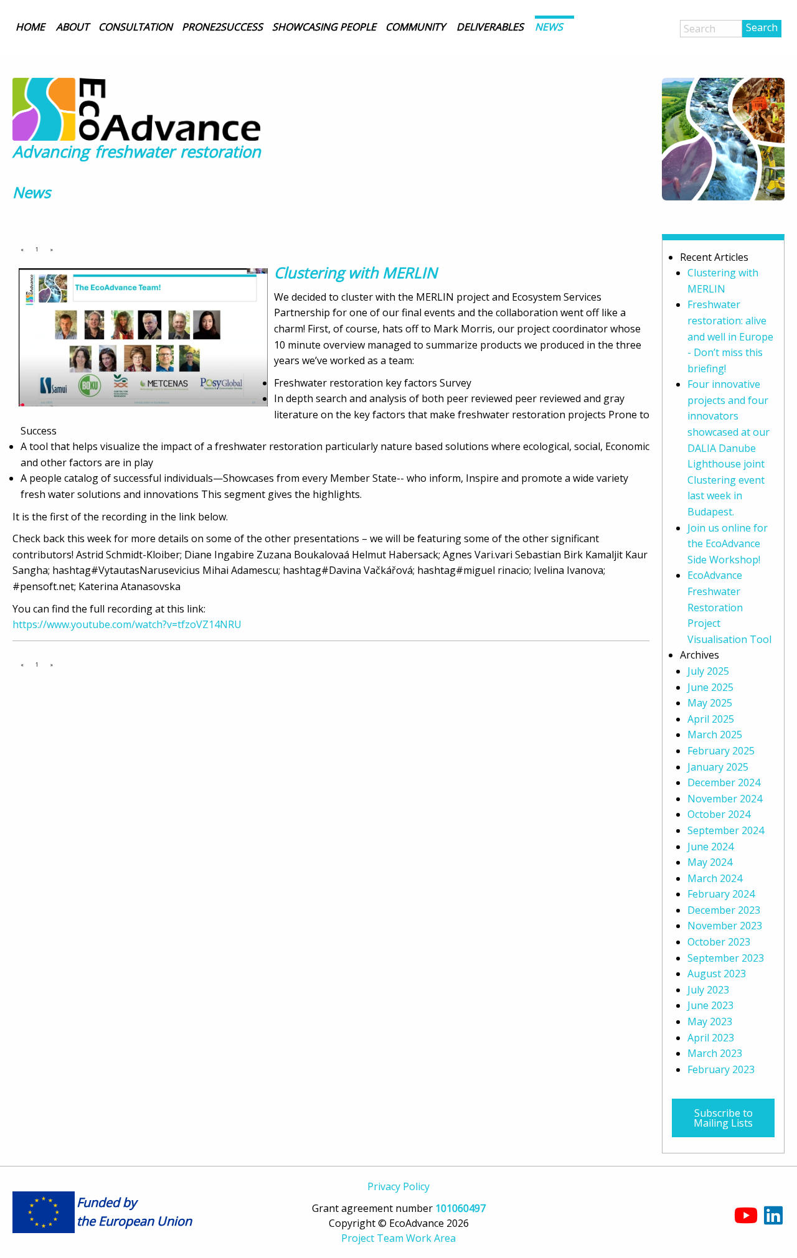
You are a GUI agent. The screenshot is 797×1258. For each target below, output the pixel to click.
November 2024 (724, 798)
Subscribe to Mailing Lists (723, 1118)
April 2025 (710, 719)
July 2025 (708, 671)
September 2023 (725, 958)
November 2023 (724, 925)
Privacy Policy (398, 1186)
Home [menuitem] (30, 27)
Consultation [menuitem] (135, 27)
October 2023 (718, 942)
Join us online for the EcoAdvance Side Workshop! (727, 543)
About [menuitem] (72, 27)
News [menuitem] (549, 27)
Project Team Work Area (398, 1238)
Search (762, 27)
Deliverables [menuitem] (490, 27)
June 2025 (710, 687)
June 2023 (710, 1005)
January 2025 (717, 767)
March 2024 (714, 878)
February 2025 (721, 751)
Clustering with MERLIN (355, 272)
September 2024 (725, 830)
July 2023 (708, 990)
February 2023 (721, 1069)
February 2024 (721, 894)
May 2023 (709, 1021)
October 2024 (718, 814)
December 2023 (723, 910)
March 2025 (714, 734)
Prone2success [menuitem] (222, 27)
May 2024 (709, 862)
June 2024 (710, 846)
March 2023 (714, 1053)
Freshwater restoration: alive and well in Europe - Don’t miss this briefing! (730, 336)
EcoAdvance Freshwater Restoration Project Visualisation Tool (729, 606)
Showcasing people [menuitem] (324, 27)
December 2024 (723, 782)
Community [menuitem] (415, 27)
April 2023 (710, 1037)
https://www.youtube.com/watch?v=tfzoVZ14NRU (127, 624)
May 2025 (709, 703)
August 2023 (716, 973)
